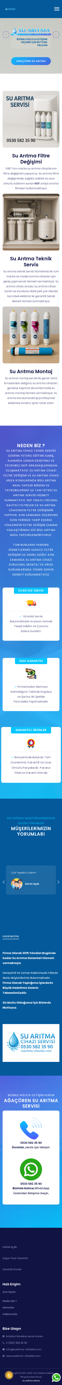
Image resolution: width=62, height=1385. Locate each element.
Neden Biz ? (10, 1301)
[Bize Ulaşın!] (56, 1378)
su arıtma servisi (31, 1380)
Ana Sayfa (9, 1292)
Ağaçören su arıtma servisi (31, 62)
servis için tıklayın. (31, 1147)
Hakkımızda (10, 1314)
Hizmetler (8, 1307)
